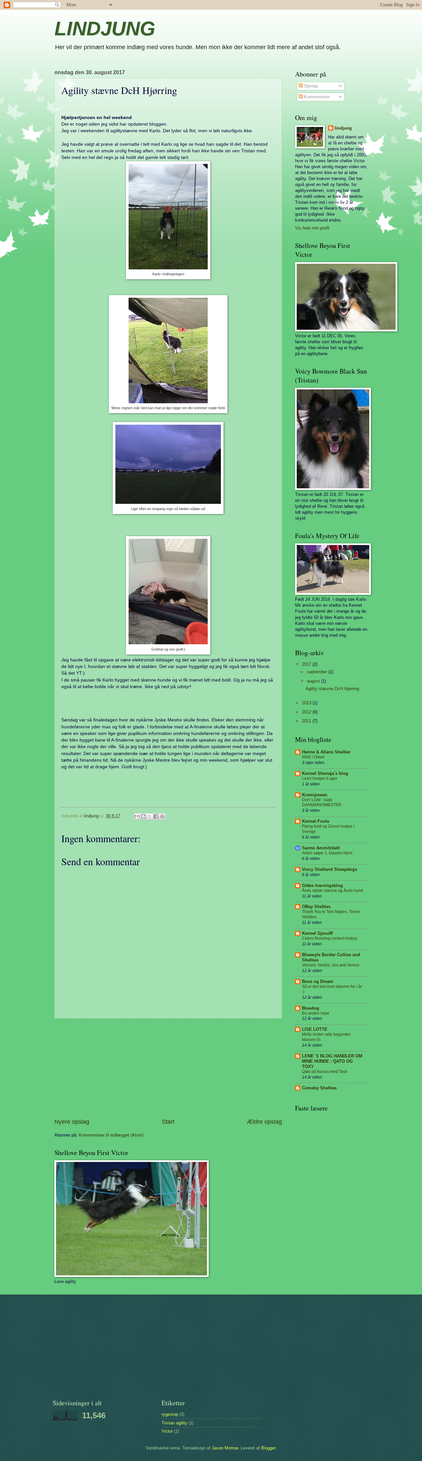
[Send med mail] (137, 816)
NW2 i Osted (313, 757)
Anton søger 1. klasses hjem (327, 853)
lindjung (343, 128)
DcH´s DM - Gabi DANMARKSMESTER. (322, 802)
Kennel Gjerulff (317, 933)
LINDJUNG (104, 28)
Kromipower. (315, 794)
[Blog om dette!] (143, 816)
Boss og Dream (317, 981)
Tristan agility (174, 1422)
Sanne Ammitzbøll (321, 847)
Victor (167, 1431)
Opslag (310, 85)
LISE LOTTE (314, 1029)
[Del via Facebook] (156, 816)
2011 (307, 720)
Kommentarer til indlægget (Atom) (111, 1135)
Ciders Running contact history (329, 938)
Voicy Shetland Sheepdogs (329, 869)
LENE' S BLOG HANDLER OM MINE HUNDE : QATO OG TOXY (332, 1061)
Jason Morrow (225, 1448)
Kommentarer (316, 96)
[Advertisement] (168, 1068)
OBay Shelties (316, 906)
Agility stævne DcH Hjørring (332, 688)
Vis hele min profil (312, 228)
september (317, 671)
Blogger (268, 1448)
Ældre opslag (264, 1121)
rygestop (170, 1414)
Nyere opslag (71, 1121)
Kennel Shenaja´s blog (325, 773)
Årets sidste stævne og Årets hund (332, 890)
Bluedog (310, 1008)
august (314, 681)
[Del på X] (149, 816)
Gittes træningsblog (322, 885)
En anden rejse (315, 1013)
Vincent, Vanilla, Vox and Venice (330, 965)
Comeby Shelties (319, 1087)
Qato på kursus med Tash (324, 1071)
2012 (307, 712)
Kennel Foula (315, 821)
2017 (307, 664)
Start (168, 1121)
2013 (307, 702)
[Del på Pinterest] (162, 816)
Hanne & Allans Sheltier (326, 751)
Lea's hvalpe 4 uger (319, 778)
